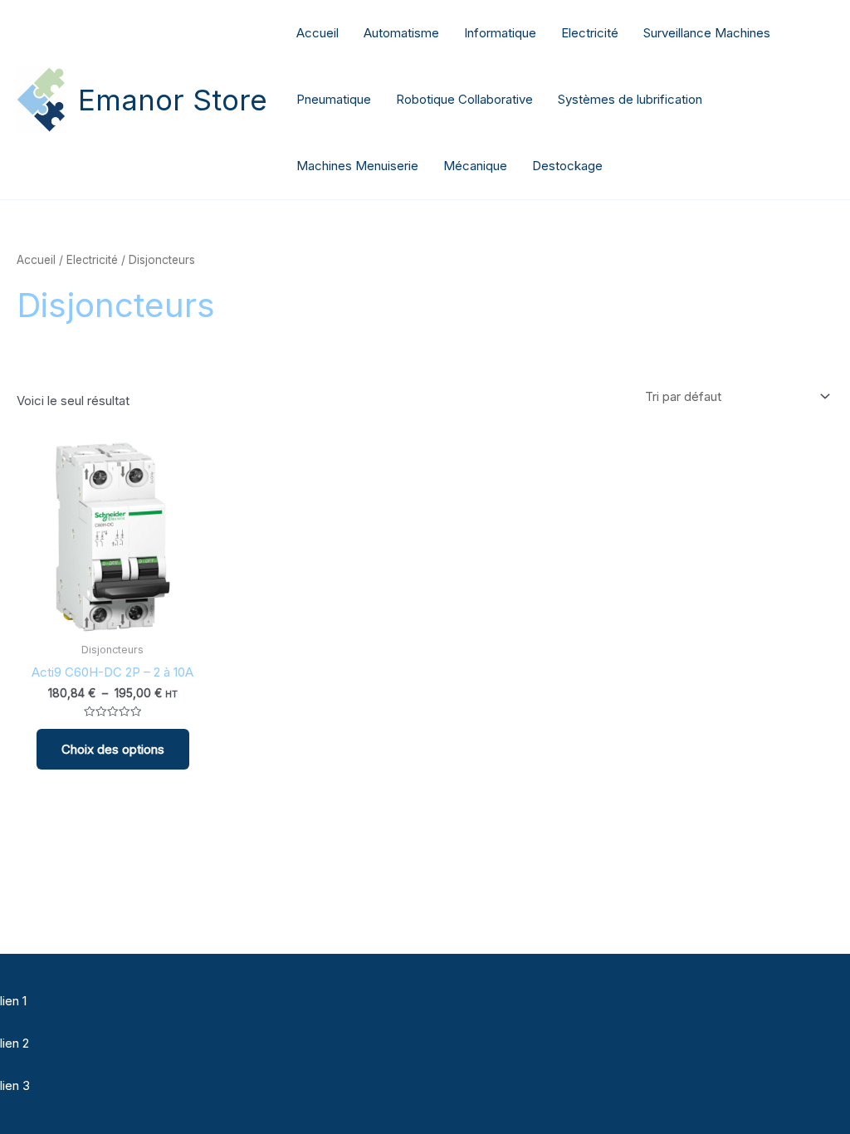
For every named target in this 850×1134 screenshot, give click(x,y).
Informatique (500, 33)
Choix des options (112, 749)
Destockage (567, 166)
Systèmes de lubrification (630, 99)
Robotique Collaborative (464, 99)
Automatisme (401, 33)
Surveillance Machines (706, 33)
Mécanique (475, 166)
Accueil (317, 33)
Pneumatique (333, 99)
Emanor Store (172, 99)
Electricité (589, 33)
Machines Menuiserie (357, 166)
